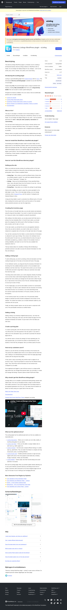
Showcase (19, 588)
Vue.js (38, 78)
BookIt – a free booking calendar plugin (16, 482)
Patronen (19, 594)
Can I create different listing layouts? (14, 540)
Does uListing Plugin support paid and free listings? (17, 552)
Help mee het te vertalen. (45, 10)
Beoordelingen (16, 55)
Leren (29, 588)
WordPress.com (55, 588)
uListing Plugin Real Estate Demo (15, 99)
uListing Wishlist (11, 459)
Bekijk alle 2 (59, 75)
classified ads (58, 80)
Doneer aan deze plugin (50, 135)
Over (6, 588)
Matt (53, 590)
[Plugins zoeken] (19, 14)
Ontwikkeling (34, 55)
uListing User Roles (11, 444)
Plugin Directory (8, 6)
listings (54, 83)
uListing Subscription (12, 440)
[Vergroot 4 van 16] (15, 518)
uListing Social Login (12, 453)
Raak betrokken (43, 588)
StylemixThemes (28, 78)
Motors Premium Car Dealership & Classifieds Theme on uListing (22, 103)
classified (59, 78)
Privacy (6, 594)
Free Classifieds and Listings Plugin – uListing (17, 486)
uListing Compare (11, 447)
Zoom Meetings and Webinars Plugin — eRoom (18, 480)
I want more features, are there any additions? (16, 536)
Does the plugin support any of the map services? (17, 556)
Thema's (18, 590)
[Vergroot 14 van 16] (40, 495)
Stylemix (18, 49)
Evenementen (43, 590)
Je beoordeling (48, 110)
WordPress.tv (31, 594)
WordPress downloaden (58, 2)
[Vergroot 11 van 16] (27, 503)
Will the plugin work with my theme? (13, 548)
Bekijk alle (59, 110)
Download (58, 48)
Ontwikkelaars (31, 592)
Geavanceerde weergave (51, 87)
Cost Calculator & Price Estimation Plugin (16, 478)
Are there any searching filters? (12, 561)
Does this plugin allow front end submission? (16, 544)
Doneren (42, 592)
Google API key (18, 194)
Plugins (18, 592)
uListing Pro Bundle (11, 97)
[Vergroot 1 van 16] (15, 495)
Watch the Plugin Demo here (12, 391)
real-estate (59, 83)
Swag (41, 594)
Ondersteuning (58, 55)
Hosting (7, 592)
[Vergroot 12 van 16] (27, 527)
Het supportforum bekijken (51, 122)
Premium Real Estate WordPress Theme (14, 397)
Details (8, 55)
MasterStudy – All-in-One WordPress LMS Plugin (18, 484)
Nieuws (6, 590)
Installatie (25, 55)
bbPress (53, 592)
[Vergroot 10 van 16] (27, 495)
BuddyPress (54, 594)
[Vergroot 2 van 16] (15, 503)
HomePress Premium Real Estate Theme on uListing (19, 101)
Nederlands (20, 601)
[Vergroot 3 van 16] (15, 511)
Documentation (10, 105)
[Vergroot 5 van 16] (15, 526)
